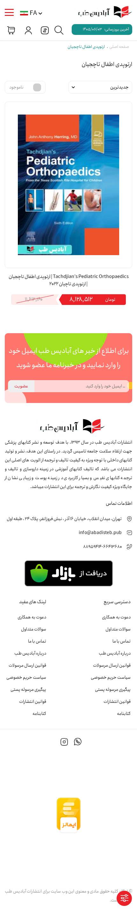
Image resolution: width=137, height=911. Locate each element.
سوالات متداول (118, 629)
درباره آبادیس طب (115, 653)
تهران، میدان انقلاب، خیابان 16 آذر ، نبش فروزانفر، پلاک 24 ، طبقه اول (64, 518)
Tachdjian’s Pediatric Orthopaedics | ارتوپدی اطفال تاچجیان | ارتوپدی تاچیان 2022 (69, 280)
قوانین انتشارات (117, 701)
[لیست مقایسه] (44, 30)
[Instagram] (64, 743)
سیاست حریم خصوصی (111, 677)
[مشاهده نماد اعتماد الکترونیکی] (68, 858)
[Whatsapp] (78, 743)
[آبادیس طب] (102, 12)
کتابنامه (124, 713)
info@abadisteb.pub (100, 532)
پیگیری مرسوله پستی (113, 689)
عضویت (21, 386)
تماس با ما (121, 641)
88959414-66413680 (102, 546)
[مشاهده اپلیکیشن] (68, 573)
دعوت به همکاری (116, 617)
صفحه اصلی (119, 46)
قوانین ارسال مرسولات (112, 665)
